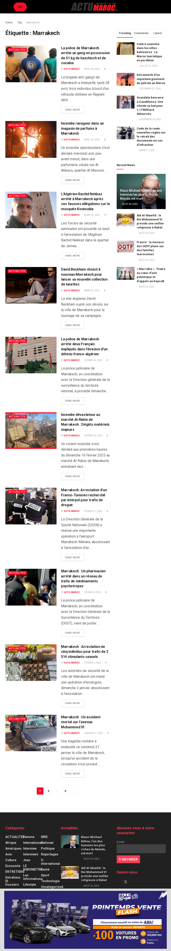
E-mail (120, 842)
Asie (8, 854)
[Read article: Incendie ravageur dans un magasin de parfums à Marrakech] (31, 139)
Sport (45, 875)
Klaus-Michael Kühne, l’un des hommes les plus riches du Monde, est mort (141, 194)
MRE (44, 837)
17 (105, 215)
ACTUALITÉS (17, 49)
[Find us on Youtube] (133, 881)
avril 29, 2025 (92, 69)
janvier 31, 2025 (93, 733)
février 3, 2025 (92, 662)
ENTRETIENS (14, 871)
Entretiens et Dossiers (12, 881)
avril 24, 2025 (92, 139)
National (47, 842)
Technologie (50, 881)
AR (20, 6)
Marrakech (33, 22)
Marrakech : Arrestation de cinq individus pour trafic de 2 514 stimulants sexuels (84, 652)
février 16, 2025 (93, 435)
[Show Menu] (7, 6)
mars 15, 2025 (92, 290)
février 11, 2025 (93, 511)
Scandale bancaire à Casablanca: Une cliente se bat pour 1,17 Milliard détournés (150, 105)
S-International (50, 861)
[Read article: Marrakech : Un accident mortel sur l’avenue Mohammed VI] (31, 733)
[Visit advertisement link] (85, 920)
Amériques (13, 848)
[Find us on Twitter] (125, 881)
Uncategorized (52, 887)
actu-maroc (72, 69)
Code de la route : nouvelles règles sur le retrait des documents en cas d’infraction (151, 136)
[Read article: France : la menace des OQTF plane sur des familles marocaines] (125, 246)
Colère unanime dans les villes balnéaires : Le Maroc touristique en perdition (149, 52)
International (32, 842)
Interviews (30, 854)
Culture (10, 860)
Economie (12, 866)
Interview (30, 848)
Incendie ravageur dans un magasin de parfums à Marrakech (82, 128)
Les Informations (33, 877)
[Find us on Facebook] (118, 881)
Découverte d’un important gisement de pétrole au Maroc (151, 78)
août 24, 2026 (130, 204)
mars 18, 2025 (92, 215)
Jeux (26, 860)
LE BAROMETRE (32, 867)
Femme (28, 837)
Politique (48, 848)
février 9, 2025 (92, 592)
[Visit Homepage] (94, 6)
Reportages (49, 854)
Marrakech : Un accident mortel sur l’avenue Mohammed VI (80, 722)
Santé (45, 869)
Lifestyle (29, 884)
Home (9, 22)
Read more (74, 109)
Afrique (10, 842)
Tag (19, 22)
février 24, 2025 (93, 360)
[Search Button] (164, 6)
